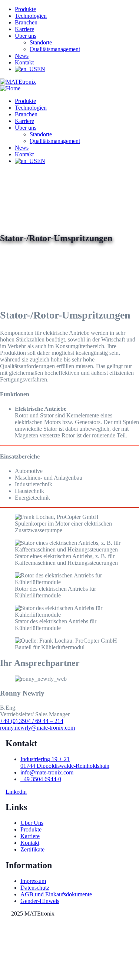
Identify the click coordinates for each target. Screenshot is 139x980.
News (22, 56)
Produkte (25, 9)
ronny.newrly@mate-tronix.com (37, 727)
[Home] (10, 88)
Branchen (26, 22)
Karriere (24, 29)
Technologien (31, 16)
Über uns (25, 36)
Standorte (41, 42)
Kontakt (24, 62)
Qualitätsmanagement (55, 49)
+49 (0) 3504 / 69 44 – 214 (31, 721)
